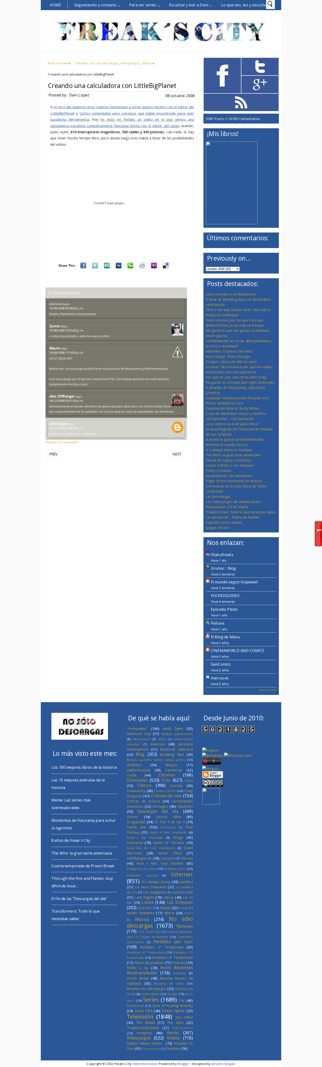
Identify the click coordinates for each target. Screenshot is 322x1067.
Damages (160, 806)
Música (142, 919)
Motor (188, 913)
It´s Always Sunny (156, 881)
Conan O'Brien (165, 791)
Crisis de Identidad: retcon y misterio (236, 413)
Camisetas (173, 770)
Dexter (132, 816)
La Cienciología (218, 496)
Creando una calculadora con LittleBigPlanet (112, 85)
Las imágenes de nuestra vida (168, 892)
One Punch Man (149, 932)
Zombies (173, 1048)
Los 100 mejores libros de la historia (84, 767)
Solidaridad (135, 1006)
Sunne (54, 326)
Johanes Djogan (223, 1064)
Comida (176, 785)
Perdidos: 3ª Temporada (162, 947)
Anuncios (157, 744)
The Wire (175, 1022)
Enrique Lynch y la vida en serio (231, 361)
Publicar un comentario (61, 442)
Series (151, 999)
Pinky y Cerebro (218, 470)
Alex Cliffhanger (61, 396)
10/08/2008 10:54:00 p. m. (66, 330)
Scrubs (172, 994)
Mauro (54, 348)
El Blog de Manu (225, 636)
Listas (147, 902)
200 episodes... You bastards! (230, 418)
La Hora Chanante (150, 886)
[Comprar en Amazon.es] (232, 222)
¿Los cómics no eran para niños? (232, 423)
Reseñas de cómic (169, 983)
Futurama (135, 842)
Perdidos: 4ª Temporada (146, 952)
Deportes (185, 806)
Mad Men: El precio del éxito (229, 351)
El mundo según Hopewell (234, 582)
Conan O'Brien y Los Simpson (230, 465)
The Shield (145, 1022)
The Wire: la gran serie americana (233, 455)
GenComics (221, 664)
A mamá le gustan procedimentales (235, 439)
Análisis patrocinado (177, 734)
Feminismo (168, 827)
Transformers (182, 1028)
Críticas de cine (166, 795)
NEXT (177, 454)
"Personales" (137, 728)
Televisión (140, 1016)
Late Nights (144, 897)
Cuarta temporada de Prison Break (82, 865)
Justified (186, 881)
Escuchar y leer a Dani (189, 5)
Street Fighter (173, 1010)
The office (184, 1017)
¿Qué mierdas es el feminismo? (231, 294)
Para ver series (142, 5)
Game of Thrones (168, 842)
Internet (182, 874)
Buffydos (134, 764)
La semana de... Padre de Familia (232, 517)
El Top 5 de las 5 (170, 821)
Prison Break (138, 978)
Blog (140, 754)
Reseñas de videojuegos (146, 988)
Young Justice (151, 1048)
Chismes (81, 63)
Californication (138, 770)
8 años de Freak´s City (71, 840)
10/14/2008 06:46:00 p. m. (66, 428)
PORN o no (138, 967)
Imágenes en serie (141, 869)
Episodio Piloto (224, 609)
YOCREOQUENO (225, 595)
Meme (169, 912)
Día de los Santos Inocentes (228, 460)
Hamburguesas (139, 858)
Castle (132, 775)
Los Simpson (180, 902)
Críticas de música (143, 801)
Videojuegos (130, 63)
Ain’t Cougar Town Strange (228, 356)
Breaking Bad (172, 754)
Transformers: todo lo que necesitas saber (241, 512)
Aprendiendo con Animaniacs (229, 475)
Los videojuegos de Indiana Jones (233, 501)
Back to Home (58, 63)
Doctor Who (168, 816)
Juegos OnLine (217, 527)
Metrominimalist (145, 1064)
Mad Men (145, 908)
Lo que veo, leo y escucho (244, 5)
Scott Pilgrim (150, 994)
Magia (165, 907)
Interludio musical (142, 875)
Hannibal (167, 858)
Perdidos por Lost (173, 941)
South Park (144, 1010)
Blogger (183, 1064)
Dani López (58, 423)
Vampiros (144, 1032)
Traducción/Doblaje (143, 1027)
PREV (53, 454)
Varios (173, 1032)
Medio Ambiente (140, 912)
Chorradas (137, 780)
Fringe (178, 837)
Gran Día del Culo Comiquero (151, 848)
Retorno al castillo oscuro (227, 444)
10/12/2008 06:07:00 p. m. (66, 401)
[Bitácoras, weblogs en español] (238, 755)
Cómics (144, 785)
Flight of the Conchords (168, 832)
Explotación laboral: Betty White (232, 408)
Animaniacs (141, 739)
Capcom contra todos (224, 522)
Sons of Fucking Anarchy (172, 1005)
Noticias (185, 926)
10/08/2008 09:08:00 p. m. (66, 308)
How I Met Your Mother (159, 863)
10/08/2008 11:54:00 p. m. (66, 352)
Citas (189, 780)
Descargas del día (158, 811)
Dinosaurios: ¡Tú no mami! (227, 506)
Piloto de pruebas (149, 962)
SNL (181, 1000)
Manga (183, 908)
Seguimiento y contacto (95, 5)
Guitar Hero (170, 853)
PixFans (217, 623)
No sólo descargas (104, 63)
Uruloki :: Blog (223, 568)
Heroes (187, 858)
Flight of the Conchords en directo (234, 480)
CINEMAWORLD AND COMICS (237, 650)
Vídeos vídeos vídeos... (146, 1043)
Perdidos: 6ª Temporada (172, 957)
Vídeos (147, 63)
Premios (179, 973)
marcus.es (220, 678)
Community (136, 790)
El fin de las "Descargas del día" (79, 898)
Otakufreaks (222, 554)
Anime (162, 739)
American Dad (139, 733)
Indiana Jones (175, 869)
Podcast (178, 962)
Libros (168, 897)
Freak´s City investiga (145, 837)
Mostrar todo (268, 690)
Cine (166, 780)
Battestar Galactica (176, 749)
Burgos (172, 764)
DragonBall (136, 821)
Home (55, 5)
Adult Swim (173, 728)
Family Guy (136, 827)
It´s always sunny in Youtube (229, 449)
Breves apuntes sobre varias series (156, 760)
